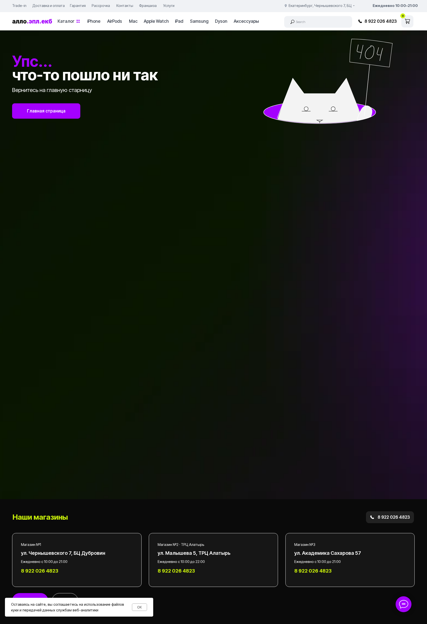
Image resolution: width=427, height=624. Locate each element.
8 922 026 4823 (380, 21)
